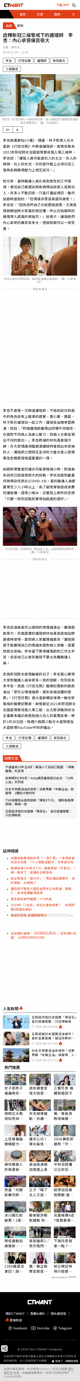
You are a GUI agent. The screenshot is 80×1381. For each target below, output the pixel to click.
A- (17, 129)
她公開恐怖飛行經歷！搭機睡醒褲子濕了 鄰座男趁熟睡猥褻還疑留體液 (63, 1269)
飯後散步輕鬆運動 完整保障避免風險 (39, 1218)
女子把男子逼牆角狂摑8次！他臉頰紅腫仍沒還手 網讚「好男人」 (14, 1090)
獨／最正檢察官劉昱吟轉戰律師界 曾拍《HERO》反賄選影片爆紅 (40, 1269)
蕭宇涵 (15, 47)
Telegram (65, 1328)
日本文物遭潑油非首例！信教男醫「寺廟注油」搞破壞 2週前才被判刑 (39, 791)
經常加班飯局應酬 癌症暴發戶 (63, 1192)
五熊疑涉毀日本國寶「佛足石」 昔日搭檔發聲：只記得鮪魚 (38, 813)
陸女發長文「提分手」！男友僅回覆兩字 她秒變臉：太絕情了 (43, 880)
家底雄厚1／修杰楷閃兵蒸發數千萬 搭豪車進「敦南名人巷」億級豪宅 (40, 1243)
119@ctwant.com (31, 936)
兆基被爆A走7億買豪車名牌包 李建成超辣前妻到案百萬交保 (64, 1218)
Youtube (43, 1328)
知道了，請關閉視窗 (66, 1361)
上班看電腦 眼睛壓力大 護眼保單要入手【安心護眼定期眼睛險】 (13, 1141)
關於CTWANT (15, 1313)
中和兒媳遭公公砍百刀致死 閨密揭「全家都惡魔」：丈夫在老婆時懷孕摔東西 (64, 1167)
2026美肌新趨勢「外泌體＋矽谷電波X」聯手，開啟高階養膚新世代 (64, 1141)
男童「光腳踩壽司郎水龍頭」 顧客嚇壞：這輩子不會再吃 (14, 1192)
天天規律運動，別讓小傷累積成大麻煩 (38, 1116)
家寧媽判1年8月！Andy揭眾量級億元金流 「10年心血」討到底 (39, 780)
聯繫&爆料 (37, 1313)
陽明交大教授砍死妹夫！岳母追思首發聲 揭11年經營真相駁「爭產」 (14, 1116)
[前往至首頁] (13, 5)
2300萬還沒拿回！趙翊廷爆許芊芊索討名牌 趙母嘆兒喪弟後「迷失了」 (14, 1269)
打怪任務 (24, 60)
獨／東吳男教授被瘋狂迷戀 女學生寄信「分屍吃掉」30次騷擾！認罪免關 (63, 1116)
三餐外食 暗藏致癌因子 (63, 1090)
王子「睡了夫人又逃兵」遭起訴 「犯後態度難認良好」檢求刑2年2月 (39, 1192)
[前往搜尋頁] (74, 5)
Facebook (20, 1328)
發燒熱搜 (15, 1320)
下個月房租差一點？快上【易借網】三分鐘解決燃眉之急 (64, 1243)
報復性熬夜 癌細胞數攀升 (29, 915)
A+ (8, 129)
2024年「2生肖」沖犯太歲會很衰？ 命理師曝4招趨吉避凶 (42, 907)
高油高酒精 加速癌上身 (38, 1167)
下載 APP (62, 5)
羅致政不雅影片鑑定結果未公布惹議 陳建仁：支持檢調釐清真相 (41, 890)
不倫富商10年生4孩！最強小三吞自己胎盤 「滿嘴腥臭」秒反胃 (39, 769)
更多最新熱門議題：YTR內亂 (31, 899)
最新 (23, 14)
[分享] (4, 1348)
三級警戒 (12, 69)
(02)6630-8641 (45, 932)
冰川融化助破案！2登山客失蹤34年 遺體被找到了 (15, 1218)
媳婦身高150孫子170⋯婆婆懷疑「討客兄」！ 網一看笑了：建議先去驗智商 (45, 870)
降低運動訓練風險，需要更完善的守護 (13, 1243)
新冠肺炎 (59, 60)
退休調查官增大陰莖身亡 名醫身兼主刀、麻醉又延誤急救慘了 (38, 1090)
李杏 (9, 60)
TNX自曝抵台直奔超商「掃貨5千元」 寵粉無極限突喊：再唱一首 (39, 802)
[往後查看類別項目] (71, 14)
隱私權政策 (58, 1313)
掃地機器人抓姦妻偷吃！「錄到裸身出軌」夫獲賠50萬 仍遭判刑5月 (15, 1167)
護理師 (41, 60)
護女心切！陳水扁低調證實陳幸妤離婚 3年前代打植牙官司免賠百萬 (39, 1141)
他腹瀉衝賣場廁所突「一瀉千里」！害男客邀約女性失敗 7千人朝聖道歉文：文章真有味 (43, 860)
